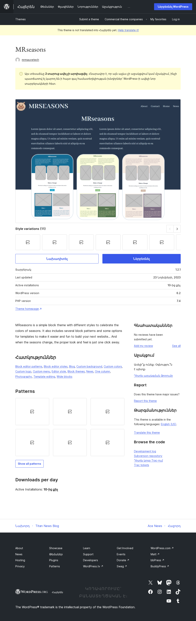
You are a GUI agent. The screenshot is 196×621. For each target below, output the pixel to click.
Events (121, 554)
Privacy (20, 566)
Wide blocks (64, 376)
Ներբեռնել (141, 259)
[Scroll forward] (177, 228)
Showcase (55, 548)
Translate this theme (147, 432)
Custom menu (41, 371)
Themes (20, 19)
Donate (123, 560)
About (19, 548)
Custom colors (113, 366)
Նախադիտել (57, 259)
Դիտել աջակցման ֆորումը (153, 375)
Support (88, 554)
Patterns (54, 566)
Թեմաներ (56, 554)
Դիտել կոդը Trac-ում (148, 460)
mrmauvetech (30, 59)
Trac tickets (141, 465)
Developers (90, 560)
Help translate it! (128, 30)
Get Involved (125, 548)
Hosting (20, 560)
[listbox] (69, 427)
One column (102, 371)
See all (176, 345)
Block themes (76, 371)
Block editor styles (56, 366)
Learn (86, 548)
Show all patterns (29, 463)
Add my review (143, 345)
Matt (155, 554)
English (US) (168, 424)
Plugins (53, 560)
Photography (23, 376)
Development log (145, 451)
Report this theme (145, 400)
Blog (72, 366)
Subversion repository (148, 455)
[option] (32, 411)
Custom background (89, 366)
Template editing (44, 376)
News (89, 371)
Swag (122, 566)
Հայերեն (57, 592)
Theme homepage (27, 308)
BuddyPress (160, 566)
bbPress (157, 560)
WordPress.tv (93, 566)
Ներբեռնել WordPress (173, 6)
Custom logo (23, 371)
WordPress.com (162, 548)
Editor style (59, 371)
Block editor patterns (28, 366)
